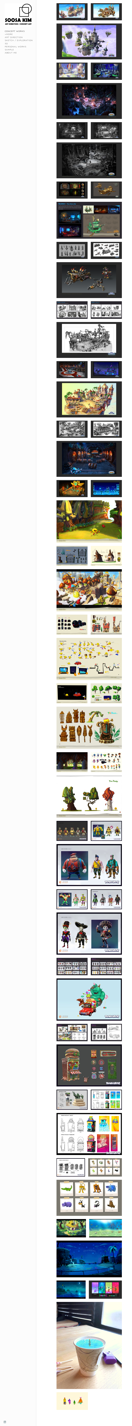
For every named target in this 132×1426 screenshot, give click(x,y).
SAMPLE (9, 49)
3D (6, 43)
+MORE (9, 34)
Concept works (15, 31)
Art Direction (14, 37)
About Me (11, 52)
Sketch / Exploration (19, 40)
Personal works (15, 46)
